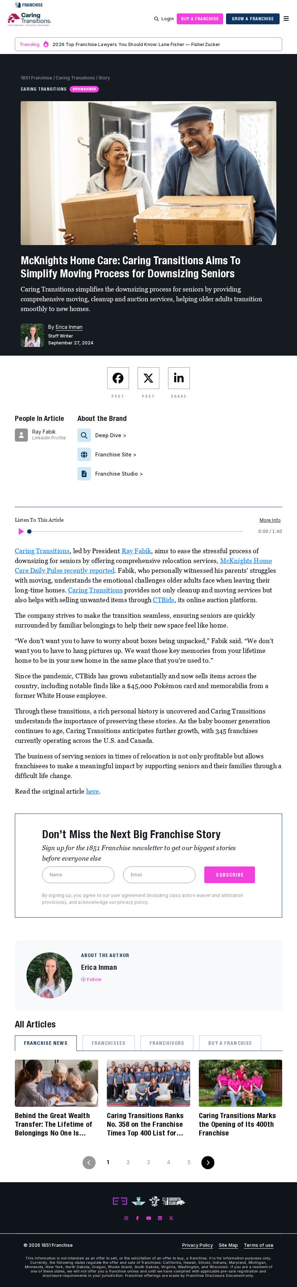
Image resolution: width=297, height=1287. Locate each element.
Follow (94, 979)
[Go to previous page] (89, 1162)
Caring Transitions (75, 77)
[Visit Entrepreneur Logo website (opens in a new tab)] (120, 1201)
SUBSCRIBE (230, 875)
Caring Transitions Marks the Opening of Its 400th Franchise (237, 1124)
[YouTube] (148, 1218)
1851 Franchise (36, 77)
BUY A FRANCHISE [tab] (230, 1043)
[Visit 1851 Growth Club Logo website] (174, 1201)
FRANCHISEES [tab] (109, 1043)
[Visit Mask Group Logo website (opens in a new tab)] (154, 1201)
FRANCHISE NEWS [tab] (46, 1043)
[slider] (29, 531)
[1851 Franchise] (29, 23)
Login (168, 18)
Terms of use (258, 1245)
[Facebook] (137, 1218)
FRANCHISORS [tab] (167, 1043)
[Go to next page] (207, 1162)
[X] (171, 1218)
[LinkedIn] (160, 1218)
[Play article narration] (20, 531)
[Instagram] (126, 1218)
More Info (270, 520)
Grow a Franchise (252, 18)
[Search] (156, 19)
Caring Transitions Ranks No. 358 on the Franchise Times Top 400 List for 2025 (145, 1124)
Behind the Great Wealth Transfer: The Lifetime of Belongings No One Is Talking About (53, 1124)
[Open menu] (286, 19)
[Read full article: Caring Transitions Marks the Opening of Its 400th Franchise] (240, 1083)
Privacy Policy (197, 1245)
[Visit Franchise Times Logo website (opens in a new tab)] (138, 1201)
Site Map (228, 1245)
